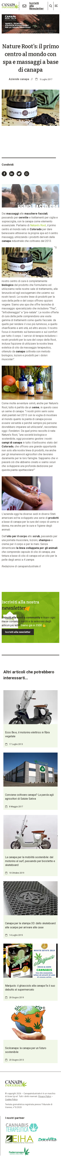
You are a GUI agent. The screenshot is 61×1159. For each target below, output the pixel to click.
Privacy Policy (44, 1096)
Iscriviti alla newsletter (17, 632)
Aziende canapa (19, 79)
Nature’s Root (38, 225)
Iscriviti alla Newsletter (36, 6)
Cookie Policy (11, 1099)
